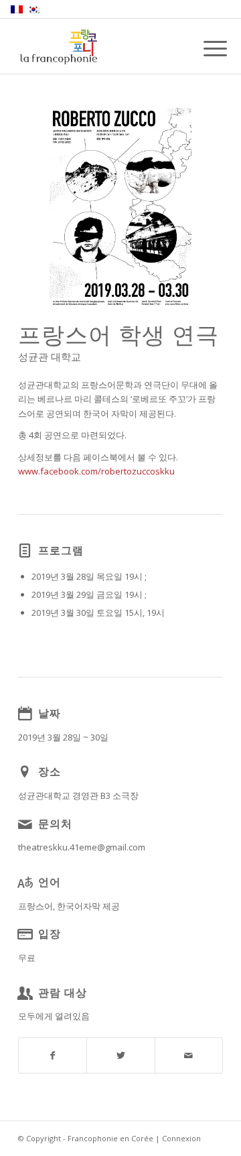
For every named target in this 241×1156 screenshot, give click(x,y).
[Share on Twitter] (120, 1055)
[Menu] (205, 48)
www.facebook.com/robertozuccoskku (96, 471)
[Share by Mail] (188, 1055)
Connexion (181, 1138)
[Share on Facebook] (52, 1055)
